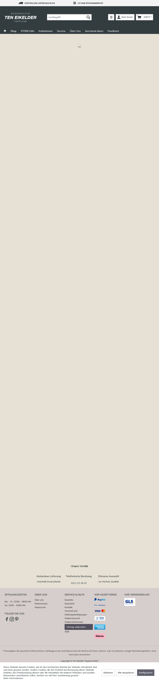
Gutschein (70, 603)
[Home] (5, 31)
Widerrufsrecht (72, 618)
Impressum (40, 607)
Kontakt (68, 607)
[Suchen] (88, 17)
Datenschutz (41, 603)
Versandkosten (117, 651)
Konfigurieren (145, 672)
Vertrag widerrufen (76, 627)
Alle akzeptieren (126, 672)
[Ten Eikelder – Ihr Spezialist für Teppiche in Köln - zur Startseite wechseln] (21, 17)
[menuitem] (69, 17)
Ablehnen (108, 672)
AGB (67, 631)
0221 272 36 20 (78, 583)
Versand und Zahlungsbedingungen (76, 612)
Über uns (39, 599)
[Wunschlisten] (111, 17)
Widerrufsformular (74, 622)
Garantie (69, 599)
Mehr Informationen (13, 678)
